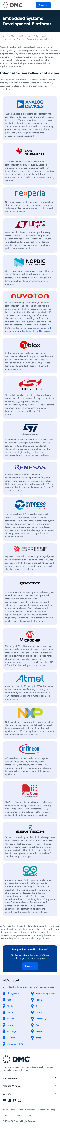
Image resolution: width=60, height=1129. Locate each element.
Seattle (38, 1031)
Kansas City (40, 1018)
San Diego (11, 1031)
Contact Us (43, 5)
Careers (7, 1093)
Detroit (38, 1012)
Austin (10, 999)
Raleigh (39, 1025)
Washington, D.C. (15, 1044)
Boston (38, 999)
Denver (10, 1012)
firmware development (23, 331)
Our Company (10, 1078)
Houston (10, 1018)
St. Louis (11, 1037)
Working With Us (11, 1086)
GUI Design (44, 331)
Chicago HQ (13, 993)
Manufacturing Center (45, 993)
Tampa (38, 1037)
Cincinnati (11, 1006)
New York (11, 1025)
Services (6, 36)
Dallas (38, 1006)
